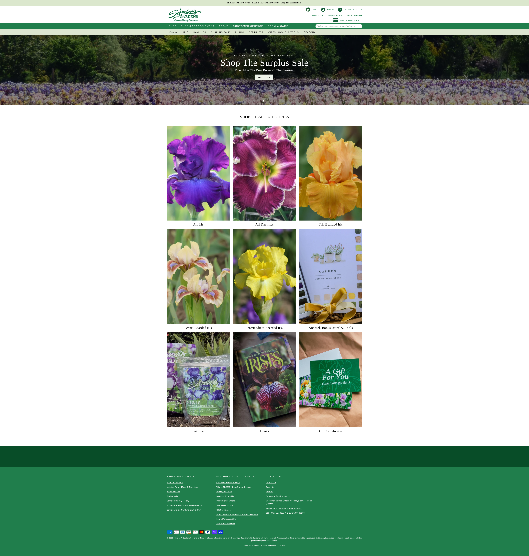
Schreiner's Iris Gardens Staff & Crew (184, 510)
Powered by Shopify (252, 545)
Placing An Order (224, 492)
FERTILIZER (256, 32)
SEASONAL (310, 32)
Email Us (270, 487)
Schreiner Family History (178, 501)
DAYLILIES (199, 32)
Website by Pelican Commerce (273, 545)
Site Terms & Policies (225, 524)
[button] (263, 101)
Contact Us (316, 15)
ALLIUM (239, 32)
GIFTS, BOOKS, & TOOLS (283, 32)
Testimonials (172, 496)
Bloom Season (173, 492)
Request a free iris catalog (278, 496)
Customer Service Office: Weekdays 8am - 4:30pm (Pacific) (289, 502)
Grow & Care (278, 26)
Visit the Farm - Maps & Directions (182, 487)
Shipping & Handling (225, 496)
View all (173, 32)
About (224, 26)
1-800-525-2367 (334, 15)
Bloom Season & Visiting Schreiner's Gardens (237, 514)
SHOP (173, 26)
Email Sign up (354, 15)
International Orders (225, 501)
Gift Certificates (223, 510)
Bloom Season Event (198, 26)
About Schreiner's (175, 482)
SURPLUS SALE (220, 32)
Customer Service (248, 26)
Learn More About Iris (226, 519)
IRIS (185, 32)
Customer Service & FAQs (228, 482)
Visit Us (269, 492)
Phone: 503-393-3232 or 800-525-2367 (284, 508)
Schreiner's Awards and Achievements (184, 505)
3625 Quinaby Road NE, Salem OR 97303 (285, 513)
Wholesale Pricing (224, 505)
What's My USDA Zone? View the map (233, 487)
